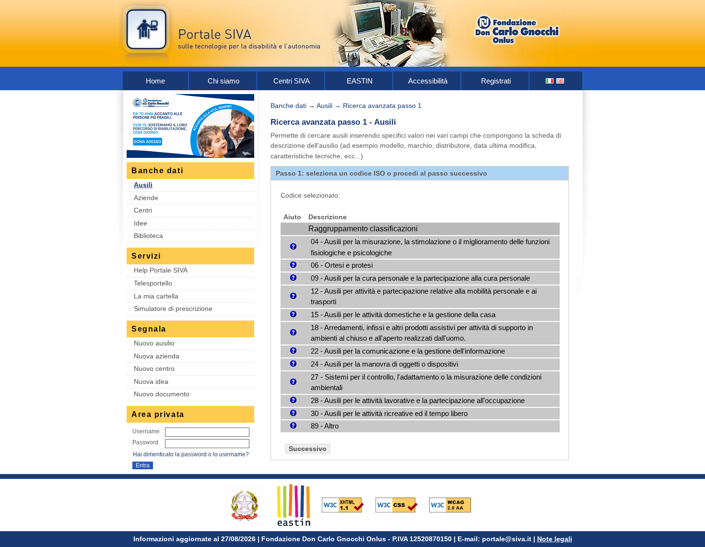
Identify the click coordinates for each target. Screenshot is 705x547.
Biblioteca (148, 235)
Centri (143, 210)
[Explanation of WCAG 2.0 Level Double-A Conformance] (455, 504)
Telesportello (153, 283)
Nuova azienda (156, 356)
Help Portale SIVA (161, 270)
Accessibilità (427, 81)
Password (145, 442)
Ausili (143, 185)
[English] (560, 80)
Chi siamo (223, 81)
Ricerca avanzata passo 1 (382, 105)
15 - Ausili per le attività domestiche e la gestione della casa (403, 314)
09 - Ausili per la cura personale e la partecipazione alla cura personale (420, 278)
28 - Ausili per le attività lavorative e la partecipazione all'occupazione (418, 400)
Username (146, 431)
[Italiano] (550, 80)
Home (155, 81)
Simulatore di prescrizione (173, 308)
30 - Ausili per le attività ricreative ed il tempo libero (389, 413)
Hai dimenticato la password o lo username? (191, 454)
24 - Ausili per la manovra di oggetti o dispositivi (384, 364)
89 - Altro (325, 426)
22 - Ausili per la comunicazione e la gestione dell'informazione (408, 351)
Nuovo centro (154, 368)
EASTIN (360, 81)
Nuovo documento (161, 394)
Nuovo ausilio (154, 343)
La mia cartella (156, 296)
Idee (140, 223)
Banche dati (288, 105)
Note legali (554, 539)
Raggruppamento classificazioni (363, 229)
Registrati (496, 81)
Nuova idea (151, 381)
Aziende (146, 198)
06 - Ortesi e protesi (342, 265)
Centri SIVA (291, 81)
